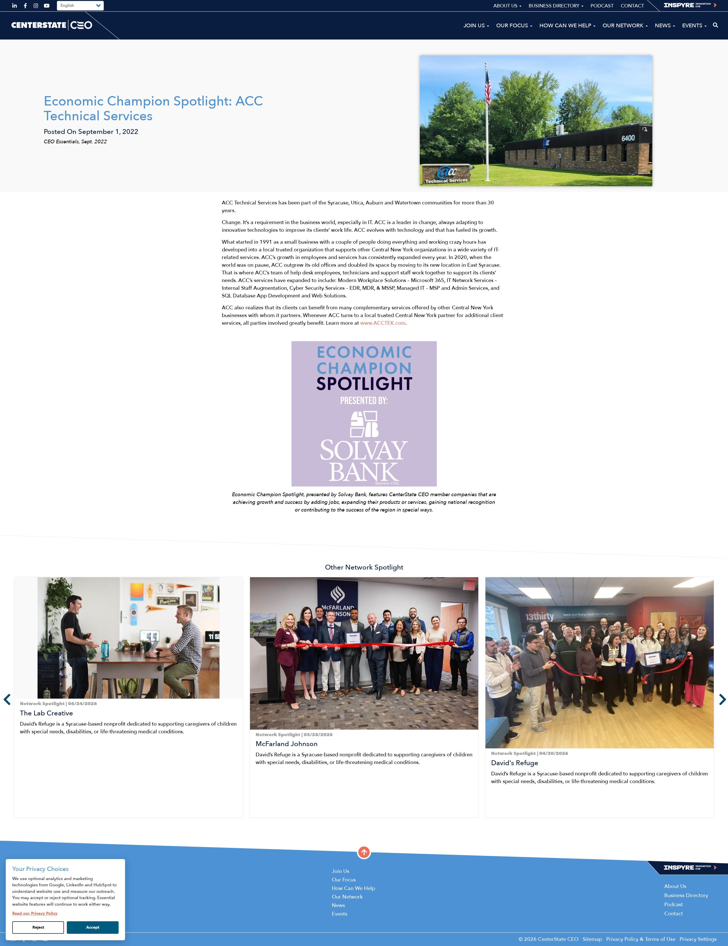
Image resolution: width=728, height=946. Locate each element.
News (663, 25)
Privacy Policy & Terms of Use (640, 939)
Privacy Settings (698, 939)
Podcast (602, 6)
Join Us (475, 25)
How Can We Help (566, 25)
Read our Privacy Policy (34, 913)
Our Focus (513, 25)
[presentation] (3, 699)
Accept (92, 927)
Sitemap (592, 939)
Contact (632, 6)
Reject (38, 927)
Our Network (624, 25)
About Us (506, 6)
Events (693, 25)
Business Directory (555, 6)
